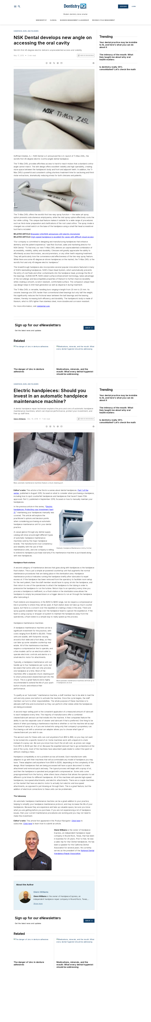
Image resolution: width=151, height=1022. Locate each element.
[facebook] (47, 63)
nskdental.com (43, 306)
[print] (93, 63)
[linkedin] (50, 63)
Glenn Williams (20, 419)
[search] (19, 6)
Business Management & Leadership (74, 20)
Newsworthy (41, 20)
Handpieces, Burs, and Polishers (26, 31)
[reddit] (58, 63)
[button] (15, 6)
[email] (61, 63)
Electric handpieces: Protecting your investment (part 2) (33, 509)
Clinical (53, 20)
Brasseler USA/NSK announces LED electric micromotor (55, 234)
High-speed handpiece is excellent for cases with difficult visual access (62, 237)
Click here (76, 821)
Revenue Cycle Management (103, 20)
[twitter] (54, 63)
